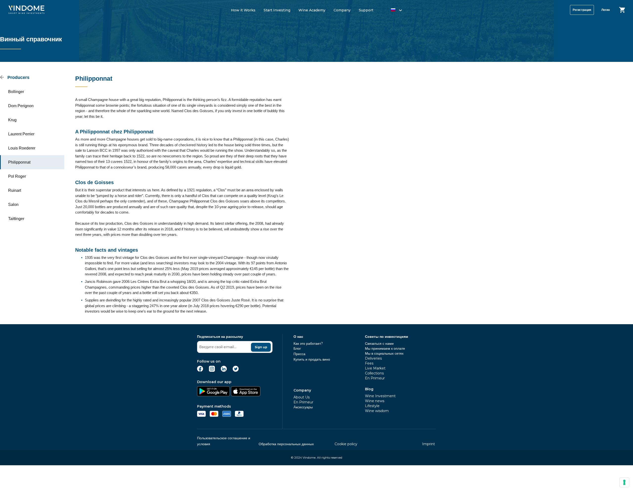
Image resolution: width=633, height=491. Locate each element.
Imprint (428, 444)
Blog (369, 389)
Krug (12, 120)
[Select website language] (392, 11)
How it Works (243, 10)
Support (366, 10)
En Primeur (303, 402)
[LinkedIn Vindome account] (224, 370)
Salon (13, 204)
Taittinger (16, 219)
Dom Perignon (21, 106)
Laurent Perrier (21, 134)
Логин (605, 10)
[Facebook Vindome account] (200, 370)
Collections (374, 373)
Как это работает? (308, 343)
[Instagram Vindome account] (212, 370)
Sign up (261, 347)
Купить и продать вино (312, 359)
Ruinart (14, 190)
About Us (302, 397)
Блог (297, 348)
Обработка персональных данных (286, 444)
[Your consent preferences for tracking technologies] (624, 482)
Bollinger (16, 92)
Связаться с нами (379, 343)
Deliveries (373, 358)
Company (342, 10)
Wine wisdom (377, 411)
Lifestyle (372, 406)
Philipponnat (19, 162)
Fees (369, 363)
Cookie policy (346, 444)
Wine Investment (380, 396)
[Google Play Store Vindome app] (213, 395)
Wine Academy (311, 10)
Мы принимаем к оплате (385, 348)
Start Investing (277, 10)
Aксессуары (303, 407)
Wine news (374, 401)
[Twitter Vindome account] (236, 370)
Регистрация (582, 10)
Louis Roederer (21, 148)
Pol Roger (17, 176)
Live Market (375, 368)
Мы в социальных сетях (384, 353)
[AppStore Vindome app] (245, 395)
